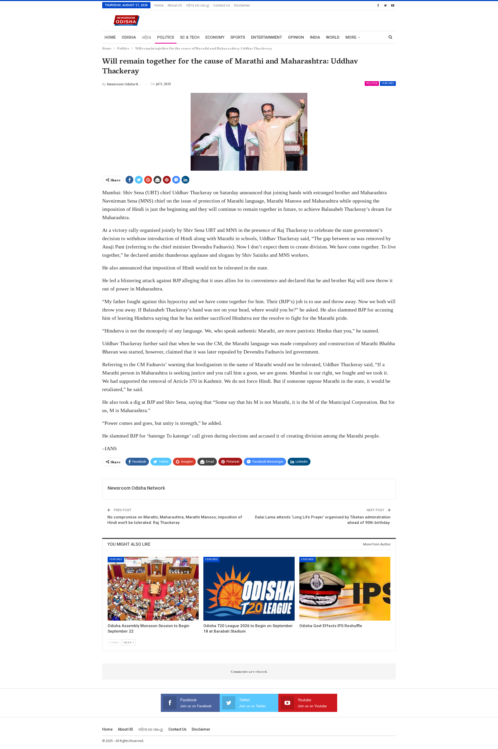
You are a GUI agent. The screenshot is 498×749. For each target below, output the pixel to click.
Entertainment (266, 37)
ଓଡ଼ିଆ (146, 37)
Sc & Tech (189, 37)
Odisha (129, 37)
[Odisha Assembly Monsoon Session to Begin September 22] (153, 589)
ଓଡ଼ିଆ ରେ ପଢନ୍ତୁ (197, 5)
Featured (388, 83)
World (333, 37)
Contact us (221, 5)
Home (159, 5)
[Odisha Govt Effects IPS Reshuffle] (344, 589)
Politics (165, 37)
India (315, 37)
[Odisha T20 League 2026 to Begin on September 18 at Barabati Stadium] (248, 589)
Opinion (296, 37)
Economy (214, 37)
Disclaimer (242, 5)
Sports (237, 37)
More (350, 37)
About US (175, 5)
